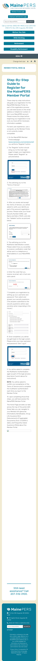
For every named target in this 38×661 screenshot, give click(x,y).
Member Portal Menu (13, 68)
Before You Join (19, 32)
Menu (18, 56)
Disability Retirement (19, 49)
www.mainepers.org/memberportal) (21, 142)
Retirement (19, 43)
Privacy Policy (14, 649)
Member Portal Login (18, 11)
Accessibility (22, 649)
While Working (19, 38)
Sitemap (10, 630)
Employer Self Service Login (18, 16)
